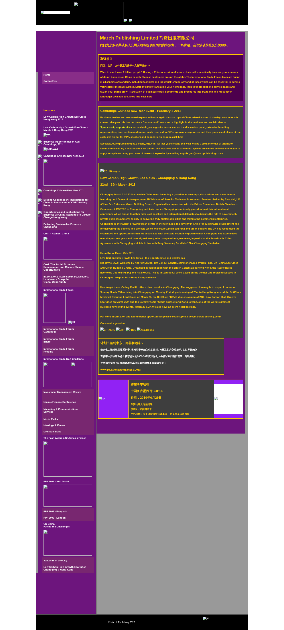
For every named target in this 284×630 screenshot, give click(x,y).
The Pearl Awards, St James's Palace (64, 438)
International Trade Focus (58, 290)
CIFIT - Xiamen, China (56, 233)
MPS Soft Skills (52, 431)
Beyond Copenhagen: (56, 199)
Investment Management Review (62, 392)
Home (46, 74)
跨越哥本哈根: (140, 384)
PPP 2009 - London (54, 517)
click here (146, 96)
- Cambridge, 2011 (62, 143)
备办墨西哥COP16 (147, 391)
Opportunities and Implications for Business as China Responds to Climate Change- (67, 215)
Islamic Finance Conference (59, 402)
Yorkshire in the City (55, 560)
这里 (187, 414)
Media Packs (50, 419)
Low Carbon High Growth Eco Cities (64, 127)
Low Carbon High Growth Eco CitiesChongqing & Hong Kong (148, 178)
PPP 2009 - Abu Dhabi (56, 481)
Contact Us (50, 81)
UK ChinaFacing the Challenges (56, 525)
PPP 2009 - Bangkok (55, 511)
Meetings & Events (54, 425)
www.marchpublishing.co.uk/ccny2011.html (130, 143)
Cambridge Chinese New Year (61, 190)
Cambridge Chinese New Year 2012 (63, 156)
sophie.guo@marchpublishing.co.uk (201, 153)
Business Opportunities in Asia (62, 141)
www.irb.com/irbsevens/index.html (121, 369)
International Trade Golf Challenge (63, 359)
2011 (81, 190)
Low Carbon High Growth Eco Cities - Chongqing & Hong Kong (65, 568)
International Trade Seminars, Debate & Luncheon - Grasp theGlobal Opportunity (66, 279)
